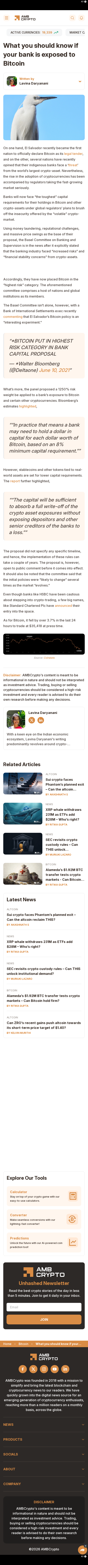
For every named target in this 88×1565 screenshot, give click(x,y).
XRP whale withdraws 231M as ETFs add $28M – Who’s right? (63, 814)
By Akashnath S (57, 794)
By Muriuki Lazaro (58, 854)
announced (63, 606)
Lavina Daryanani (33, 83)
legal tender (73, 154)
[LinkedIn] (40, 720)
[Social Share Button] (82, 1549)
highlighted (27, 406)
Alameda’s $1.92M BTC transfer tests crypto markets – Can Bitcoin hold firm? (43, 998)
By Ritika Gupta (56, 824)
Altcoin (51, 774)
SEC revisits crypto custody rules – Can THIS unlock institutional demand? (63, 845)
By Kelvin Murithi (19, 1032)
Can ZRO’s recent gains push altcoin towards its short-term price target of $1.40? (44, 1025)
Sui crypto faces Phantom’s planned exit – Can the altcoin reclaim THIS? (65, 785)
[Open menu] (6, 18)
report (15, 481)
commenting (13, 317)
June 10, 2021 (54, 370)
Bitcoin (51, 864)
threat (72, 165)
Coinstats (49, 657)
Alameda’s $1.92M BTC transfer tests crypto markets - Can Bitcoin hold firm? (64, 875)
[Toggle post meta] (80, 81)
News (49, 804)
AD (82, 2)
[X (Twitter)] (31, 720)
